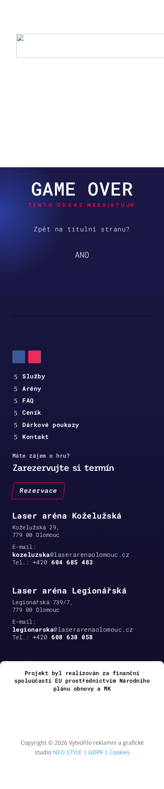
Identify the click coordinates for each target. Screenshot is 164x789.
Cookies (119, 752)
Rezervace (38, 490)
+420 (63, 562)
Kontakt (35, 437)
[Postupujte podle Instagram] (34, 356)
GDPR (95, 752)
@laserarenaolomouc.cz (71, 554)
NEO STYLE (67, 752)
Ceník (31, 412)
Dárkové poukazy (50, 425)
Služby (33, 376)
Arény (31, 388)
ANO (82, 254)
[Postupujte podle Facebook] (18, 356)
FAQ (28, 400)
